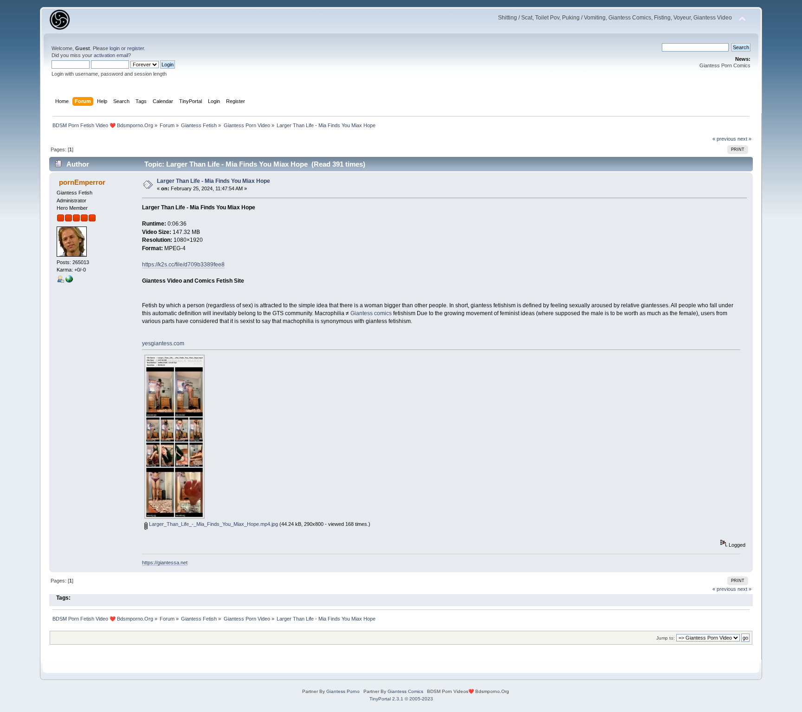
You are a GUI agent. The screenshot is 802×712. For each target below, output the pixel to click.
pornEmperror (82, 182)
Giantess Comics (405, 691)
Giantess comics (371, 313)
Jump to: (665, 638)
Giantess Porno (343, 691)
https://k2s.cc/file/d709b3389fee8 (183, 264)
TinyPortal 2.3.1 (386, 698)
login (115, 48)
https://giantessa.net (165, 562)
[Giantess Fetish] (69, 281)
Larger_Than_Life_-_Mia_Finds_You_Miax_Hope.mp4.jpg (213, 524)
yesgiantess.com (163, 343)
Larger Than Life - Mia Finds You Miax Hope (213, 181)
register (135, 48)
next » (744, 139)
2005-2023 (421, 698)
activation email (111, 55)
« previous (724, 139)
